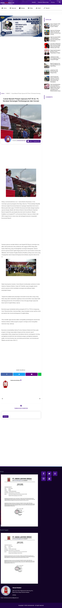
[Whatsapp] (55, 473)
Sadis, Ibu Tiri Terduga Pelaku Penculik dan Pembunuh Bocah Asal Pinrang (55, 32)
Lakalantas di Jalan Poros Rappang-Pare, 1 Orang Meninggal (55, 58)
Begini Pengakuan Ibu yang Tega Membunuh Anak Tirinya (55, 65)
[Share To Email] (32, 374)
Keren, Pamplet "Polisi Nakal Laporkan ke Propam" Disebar (55, 25)
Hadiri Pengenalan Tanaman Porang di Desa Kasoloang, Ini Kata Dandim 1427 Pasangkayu (54, 79)
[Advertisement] (21, 53)
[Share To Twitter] (19, 374)
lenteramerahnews (15, 380)
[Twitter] (49, 473)
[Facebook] (43, 473)
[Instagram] (43, 478)
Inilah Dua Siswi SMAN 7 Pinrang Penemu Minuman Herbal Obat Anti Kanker (55, 39)
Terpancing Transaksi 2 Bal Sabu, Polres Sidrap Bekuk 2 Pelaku (55, 51)
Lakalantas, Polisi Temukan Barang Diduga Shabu (54, 71)
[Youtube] (49, 478)
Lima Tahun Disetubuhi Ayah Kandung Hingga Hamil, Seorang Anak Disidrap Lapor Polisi (55, 45)
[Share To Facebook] (7, 374)
